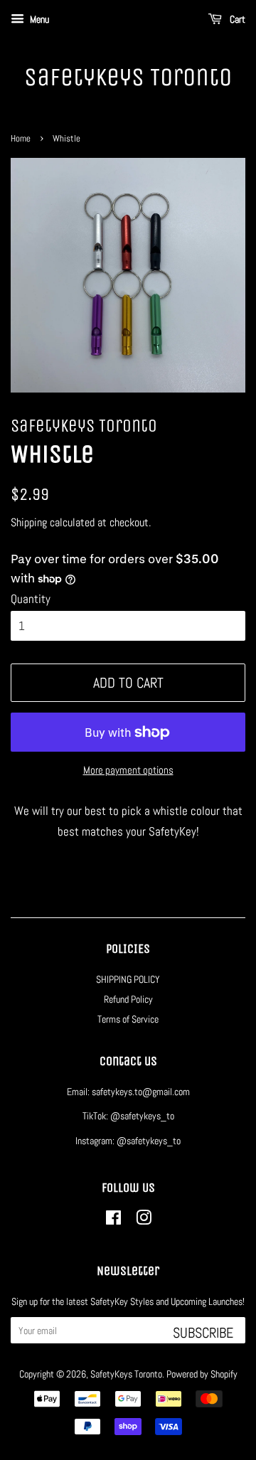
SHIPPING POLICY (128, 979)
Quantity (30, 599)
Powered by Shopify (202, 1374)
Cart (236, 19)
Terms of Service (128, 1019)
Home (21, 138)
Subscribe (203, 1332)
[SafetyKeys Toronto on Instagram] (143, 1220)
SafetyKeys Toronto (128, 77)
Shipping (29, 522)
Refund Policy (128, 999)
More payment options (128, 770)
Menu (38, 19)
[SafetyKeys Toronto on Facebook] (113, 1220)
